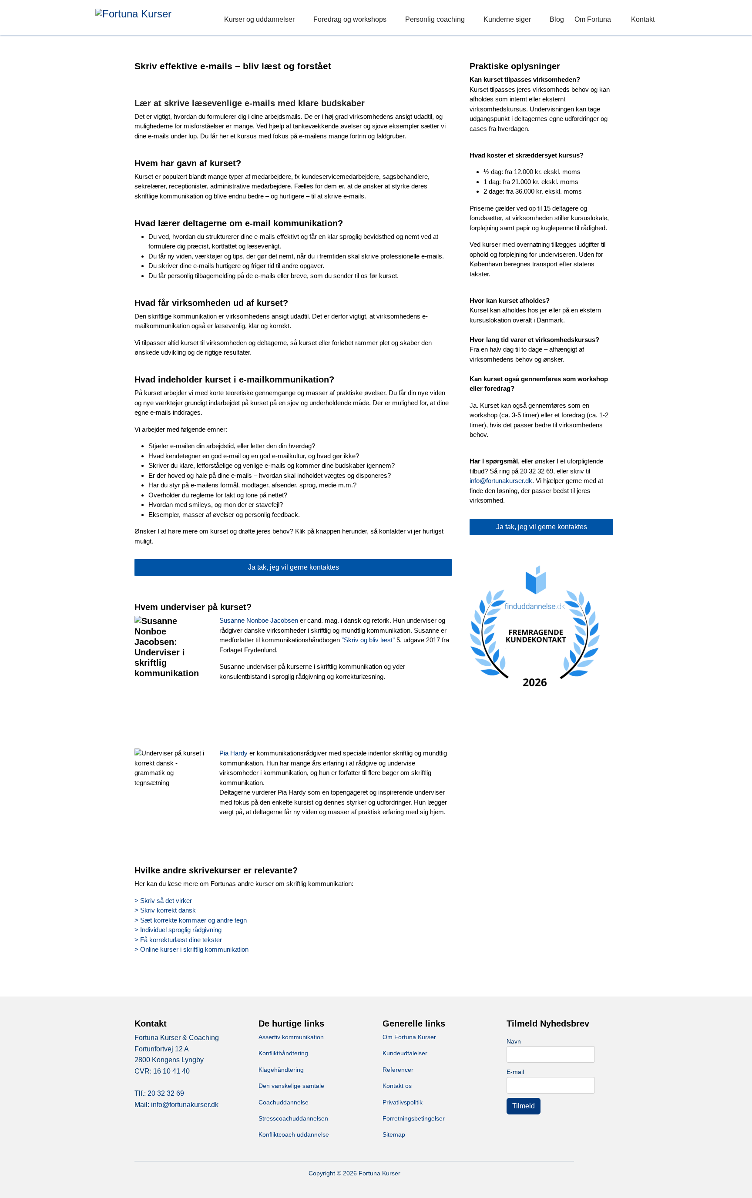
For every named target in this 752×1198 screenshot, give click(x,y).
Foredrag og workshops (349, 19)
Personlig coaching (435, 19)
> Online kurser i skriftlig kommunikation (191, 949)
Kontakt (643, 19)
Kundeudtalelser (405, 1053)
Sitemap (394, 1134)
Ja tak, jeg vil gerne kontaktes (293, 567)
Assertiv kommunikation (291, 1037)
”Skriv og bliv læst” (368, 640)
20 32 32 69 (166, 1093)
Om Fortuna (592, 19)
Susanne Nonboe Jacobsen (259, 620)
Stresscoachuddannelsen (293, 1118)
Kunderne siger (507, 19)
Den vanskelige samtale (291, 1085)
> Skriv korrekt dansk (165, 910)
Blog (557, 19)
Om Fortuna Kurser (409, 1037)
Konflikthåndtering (283, 1053)
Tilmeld (523, 1106)
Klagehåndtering (281, 1069)
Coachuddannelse (283, 1102)
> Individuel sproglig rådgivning (178, 929)
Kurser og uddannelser (259, 19)
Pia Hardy (233, 753)
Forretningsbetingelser (414, 1118)
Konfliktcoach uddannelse (293, 1134)
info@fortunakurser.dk (501, 480)
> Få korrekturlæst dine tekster (178, 939)
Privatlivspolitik (403, 1102)
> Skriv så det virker (163, 900)
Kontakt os (397, 1085)
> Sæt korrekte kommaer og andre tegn (190, 920)
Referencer (398, 1069)
